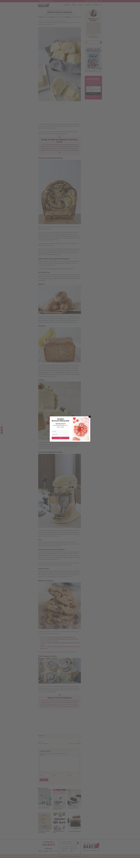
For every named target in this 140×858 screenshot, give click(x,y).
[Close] (90, 417)
